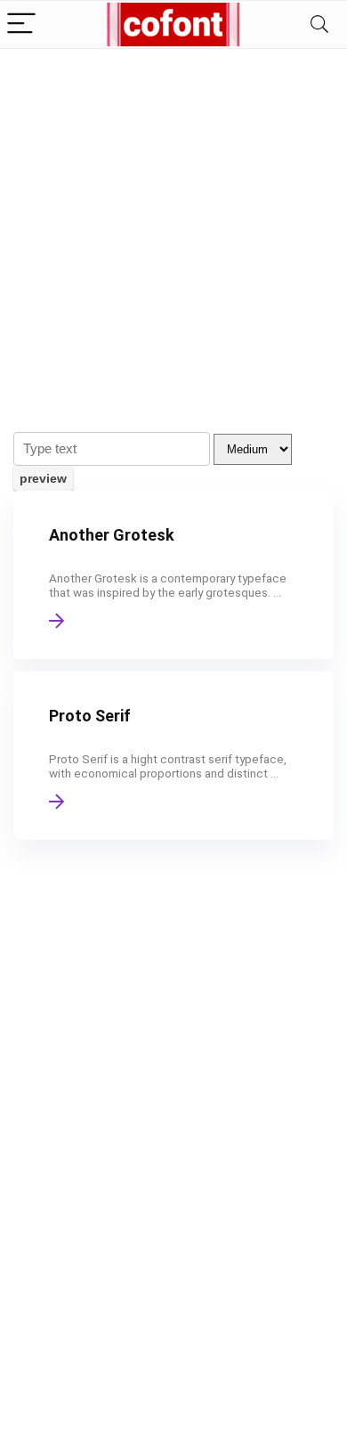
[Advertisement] (173, 231)
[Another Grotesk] (173, 575)
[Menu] (21, 24)
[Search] (319, 24)
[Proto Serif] (173, 756)
